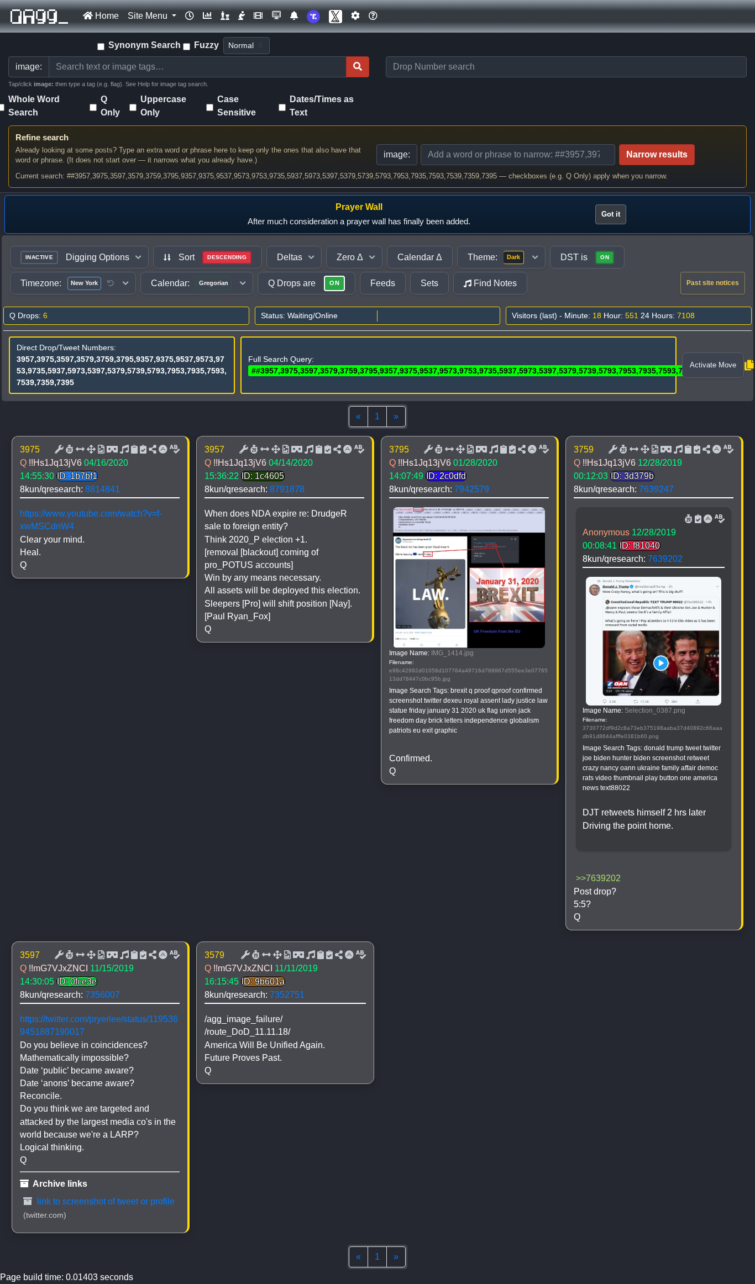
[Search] (357, 66)
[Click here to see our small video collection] (258, 16)
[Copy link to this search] (748, 365)
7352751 (287, 994)
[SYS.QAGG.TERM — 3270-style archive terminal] (276, 16)
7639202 (665, 559)
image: (397, 154)
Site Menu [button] (149, 15)
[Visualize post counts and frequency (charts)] (207, 16)
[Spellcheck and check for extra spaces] (173, 449)
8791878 (287, 489)
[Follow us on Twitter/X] (335, 16)
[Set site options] (355, 16)
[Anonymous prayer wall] (241, 16)
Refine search (42, 137)
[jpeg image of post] (100, 449)
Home (106, 15)
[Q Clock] (189, 16)
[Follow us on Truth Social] (313, 16)
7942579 (471, 489)
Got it (610, 214)
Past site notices (712, 283)
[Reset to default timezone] (110, 283)
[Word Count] (69, 449)
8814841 (102, 489)
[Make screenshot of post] (133, 449)
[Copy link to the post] (151, 449)
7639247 (656, 489)
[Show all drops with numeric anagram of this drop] (90, 449)
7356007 (102, 994)
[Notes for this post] (123, 449)
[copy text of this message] (142, 449)
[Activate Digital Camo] (111, 449)
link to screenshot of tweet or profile (105, 1201)
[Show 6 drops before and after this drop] (79, 449)
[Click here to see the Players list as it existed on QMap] (225, 16)
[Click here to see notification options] (294, 16)
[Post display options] (58, 449)
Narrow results (657, 154)
